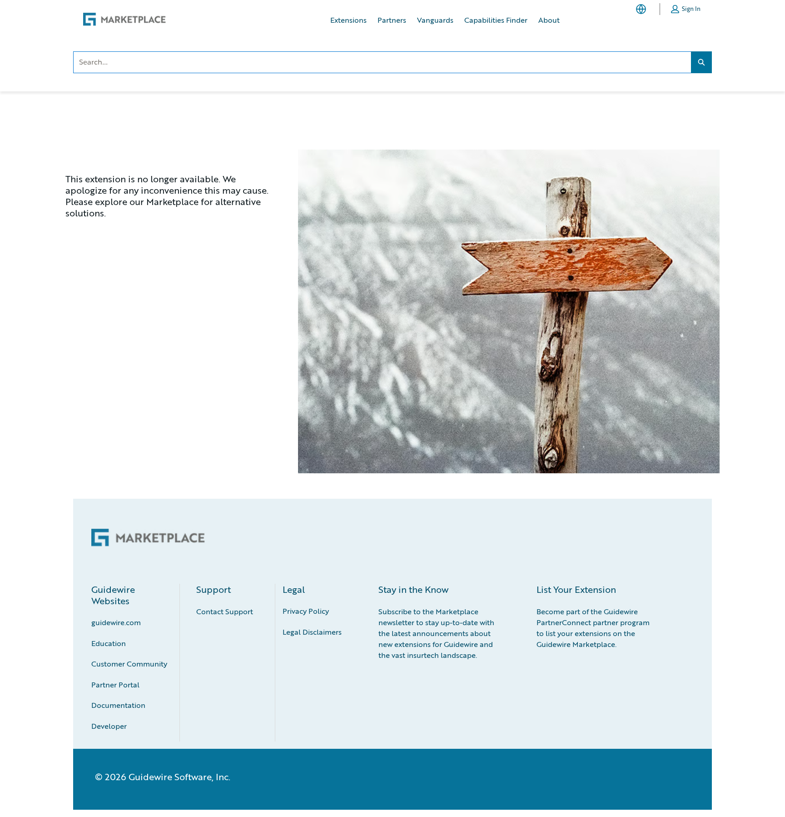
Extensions (348, 20)
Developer (109, 726)
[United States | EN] (643, 9)
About (549, 20)
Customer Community (129, 663)
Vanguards (435, 20)
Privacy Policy (306, 611)
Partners (392, 20)
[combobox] (382, 62)
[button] (686, 9)
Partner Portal (115, 684)
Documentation (118, 705)
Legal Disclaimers (312, 632)
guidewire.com (116, 622)
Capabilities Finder (495, 20)
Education (108, 643)
